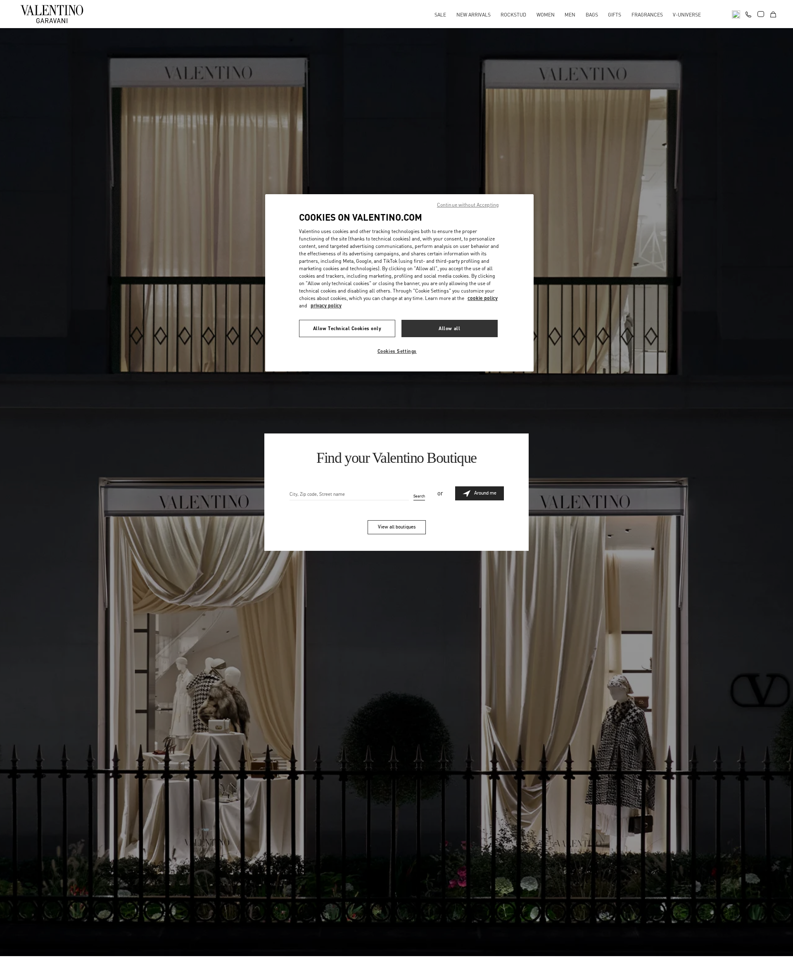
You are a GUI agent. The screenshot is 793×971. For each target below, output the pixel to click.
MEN (570, 15)
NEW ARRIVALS (473, 15)
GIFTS (614, 15)
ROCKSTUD (513, 15)
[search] (736, 14)
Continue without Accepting (468, 205)
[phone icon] (748, 13)
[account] (760, 14)
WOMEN (546, 15)
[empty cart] (773, 14)
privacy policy (326, 305)
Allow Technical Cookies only (347, 328)
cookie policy (483, 298)
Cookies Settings (397, 351)
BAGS (592, 15)
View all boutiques (396, 527)
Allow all (449, 328)
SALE (440, 15)
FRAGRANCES (647, 15)
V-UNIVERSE (687, 15)
